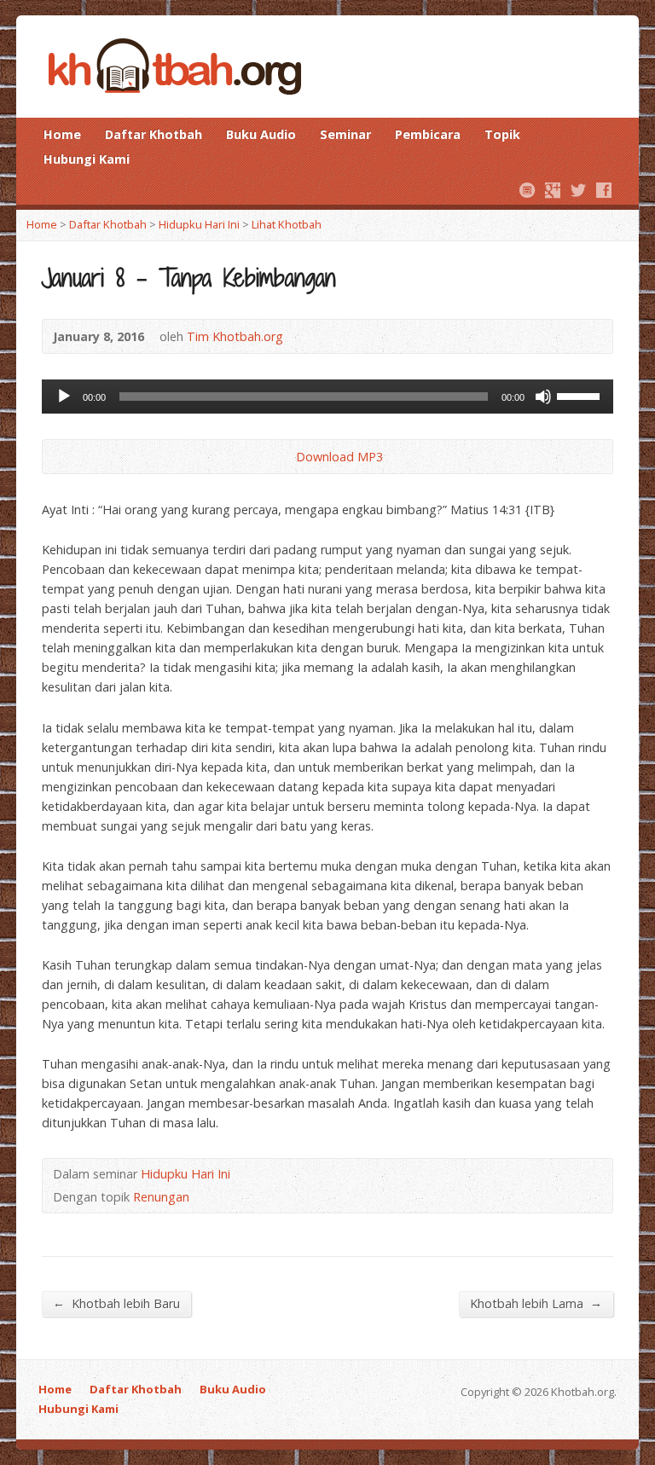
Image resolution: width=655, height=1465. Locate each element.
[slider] (581, 394)
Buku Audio (261, 134)
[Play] (63, 396)
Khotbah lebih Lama (536, 1303)
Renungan (161, 1197)
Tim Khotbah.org (235, 336)
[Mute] (543, 396)
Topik (502, 134)
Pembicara (428, 134)
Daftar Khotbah (153, 134)
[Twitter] (578, 190)
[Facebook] (604, 190)
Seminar (345, 134)
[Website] (527, 190)
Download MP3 (339, 457)
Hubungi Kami (86, 159)
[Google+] (552, 190)
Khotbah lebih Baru (116, 1303)
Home (62, 134)
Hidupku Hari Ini (199, 224)
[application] (327, 396)
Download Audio (282, 456)
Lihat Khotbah (287, 224)
